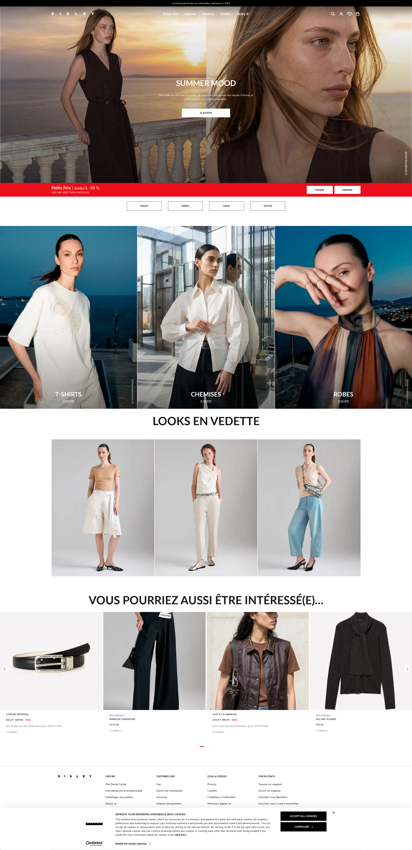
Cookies (212, 790)
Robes (185, 206)
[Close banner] (333, 813)
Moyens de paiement (168, 803)
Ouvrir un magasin (269, 790)
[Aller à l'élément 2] (205, 746)
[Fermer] (404, 3)
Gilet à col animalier (225, 714)
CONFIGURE (301, 826)
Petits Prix (171, 14)
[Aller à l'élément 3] (207, 746)
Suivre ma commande (169, 790)
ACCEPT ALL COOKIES (303, 816)
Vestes (268, 206)
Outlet (225, 14)
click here (180, 834)
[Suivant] (248, 3)
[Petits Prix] (206, 189)
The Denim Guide (115, 784)
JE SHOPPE (206, 113)
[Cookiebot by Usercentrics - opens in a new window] (94, 843)
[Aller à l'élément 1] (202, 746)
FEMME (319, 189)
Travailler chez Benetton (272, 797)
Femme (190, 14)
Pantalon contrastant (122, 719)
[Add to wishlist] (5, 616)
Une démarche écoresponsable (123, 790)
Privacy (211, 784)
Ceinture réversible (17, 714)
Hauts (144, 206)
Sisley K (243, 14)
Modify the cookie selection (131, 843)
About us (110, 803)
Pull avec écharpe (326, 719)
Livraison (161, 797)
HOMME (347, 189)
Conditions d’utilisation (221, 797)
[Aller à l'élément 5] (210, 746)
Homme (208, 14)
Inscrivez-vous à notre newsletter (278, 803)
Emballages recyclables (119, 797)
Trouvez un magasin (270, 784)
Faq (158, 784)
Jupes (226, 206)
